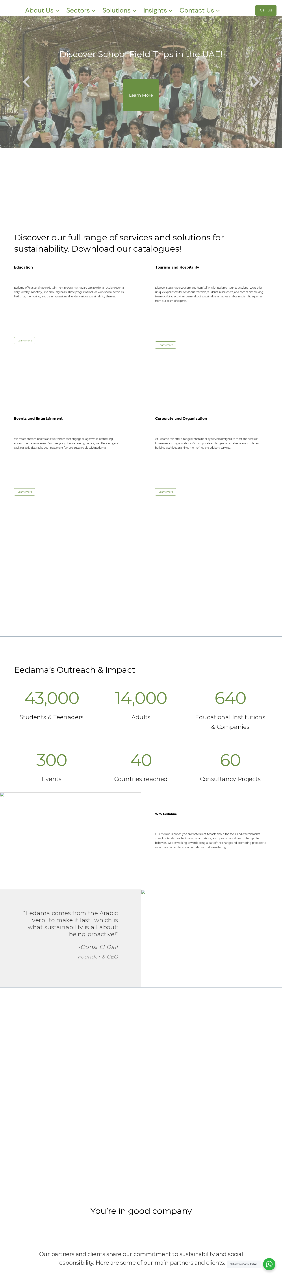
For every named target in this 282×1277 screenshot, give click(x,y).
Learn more (24, 340)
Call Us (266, 10)
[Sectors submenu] (93, 10)
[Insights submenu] (171, 10)
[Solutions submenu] (134, 10)
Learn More (141, 95)
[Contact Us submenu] (218, 10)
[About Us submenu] (57, 10)
